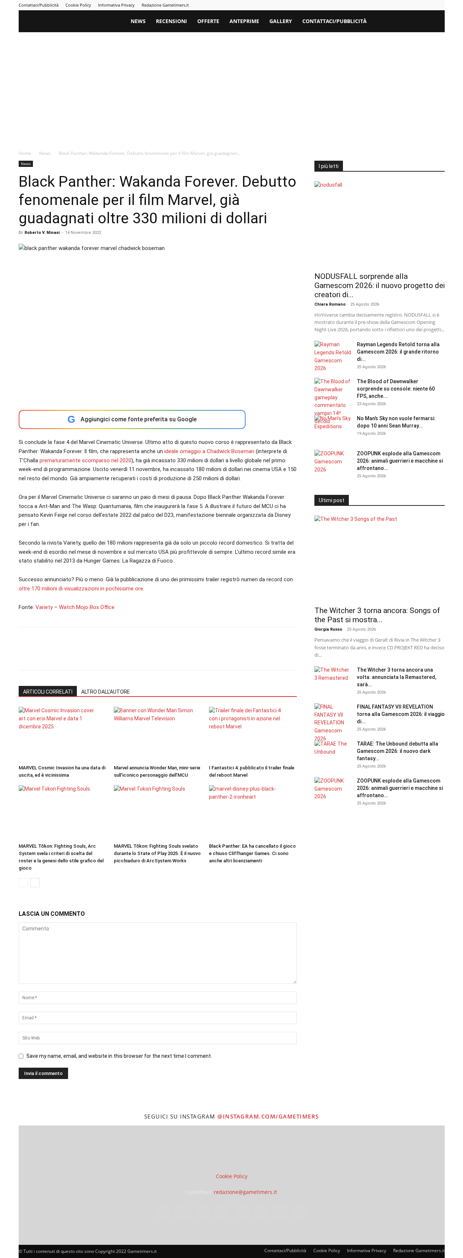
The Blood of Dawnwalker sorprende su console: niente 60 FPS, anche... (396, 388)
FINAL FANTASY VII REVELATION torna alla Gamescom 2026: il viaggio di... (401, 714)
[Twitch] (415, 5)
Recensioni (171, 21)
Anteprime (244, 21)
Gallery (280, 21)
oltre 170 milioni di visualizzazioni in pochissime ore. (81, 588)
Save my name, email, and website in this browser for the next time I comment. (119, 1056)
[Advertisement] (231, 87)
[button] (436, 21)
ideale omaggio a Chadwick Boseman (209, 451)
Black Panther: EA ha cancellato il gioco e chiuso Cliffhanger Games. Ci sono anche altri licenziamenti (252, 853)
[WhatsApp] (76, 655)
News (138, 21)
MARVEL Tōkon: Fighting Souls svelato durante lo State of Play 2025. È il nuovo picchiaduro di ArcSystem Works (157, 853)
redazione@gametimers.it (245, 1191)
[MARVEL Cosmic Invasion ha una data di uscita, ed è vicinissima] (62, 734)
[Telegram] (402, 5)
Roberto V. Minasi (42, 232)
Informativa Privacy (116, 5)
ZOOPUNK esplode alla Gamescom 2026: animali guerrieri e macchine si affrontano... (400, 461)
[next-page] (35, 882)
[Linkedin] (378, 5)
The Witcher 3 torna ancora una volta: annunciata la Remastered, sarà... (396, 677)
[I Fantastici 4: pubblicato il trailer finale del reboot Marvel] (252, 734)
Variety (44, 607)
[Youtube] (439, 5)
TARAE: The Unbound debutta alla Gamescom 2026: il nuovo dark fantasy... (397, 751)
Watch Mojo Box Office (87, 607)
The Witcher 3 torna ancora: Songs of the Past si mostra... (377, 615)
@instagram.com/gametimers (268, 1116)
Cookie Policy (78, 5)
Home (25, 153)
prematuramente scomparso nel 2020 (85, 460)
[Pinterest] (390, 5)
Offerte (208, 21)
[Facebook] (354, 5)
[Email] (110, 655)
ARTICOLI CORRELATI (47, 692)
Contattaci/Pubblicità (39, 5)
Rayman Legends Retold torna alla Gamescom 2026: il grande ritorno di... (398, 351)
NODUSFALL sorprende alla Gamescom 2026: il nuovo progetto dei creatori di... (379, 285)
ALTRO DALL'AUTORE (105, 692)
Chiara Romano (330, 304)
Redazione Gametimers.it (165, 5)
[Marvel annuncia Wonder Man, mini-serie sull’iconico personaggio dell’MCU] (157, 734)
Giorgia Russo (328, 629)
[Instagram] (366, 5)
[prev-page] (23, 882)
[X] (427, 5)
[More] (144, 655)
